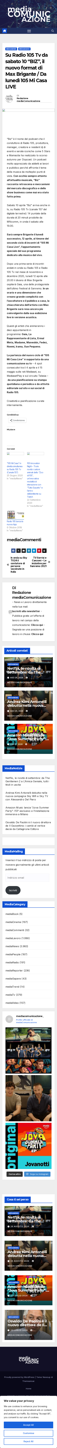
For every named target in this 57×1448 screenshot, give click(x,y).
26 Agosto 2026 (20, 1226)
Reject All (28, 1441)
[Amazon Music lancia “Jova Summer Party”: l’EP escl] (28, 1146)
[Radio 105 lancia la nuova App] (15, 515)
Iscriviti (13, 890)
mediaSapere (13, 978)
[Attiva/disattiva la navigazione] (29, 31)
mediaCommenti (14, 930)
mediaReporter (14, 970)
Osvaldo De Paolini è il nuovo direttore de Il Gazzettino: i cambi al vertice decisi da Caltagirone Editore (28, 826)
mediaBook (12, 913)
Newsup (46, 1377)
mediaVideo (12, 1002)
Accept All (28, 1425)
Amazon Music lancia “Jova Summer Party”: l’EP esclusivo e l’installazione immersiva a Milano (27, 811)
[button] (52, 30)
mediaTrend (12, 986)
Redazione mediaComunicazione (28, 99)
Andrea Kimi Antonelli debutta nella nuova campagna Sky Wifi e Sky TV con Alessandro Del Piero (26, 796)
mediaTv (10, 994)
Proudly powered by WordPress (19, 1377)
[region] (28, 1422)
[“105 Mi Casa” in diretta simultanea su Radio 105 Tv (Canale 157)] (15, 457)
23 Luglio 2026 (19, 1330)
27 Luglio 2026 (19, 1295)
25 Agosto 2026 (20, 1261)
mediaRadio (24, 49)
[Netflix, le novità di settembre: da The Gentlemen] (28, 1050)
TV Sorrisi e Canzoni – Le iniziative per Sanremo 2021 (38, 562)
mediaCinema (13, 922)
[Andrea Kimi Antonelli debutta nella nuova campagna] (28, 1098)
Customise (28, 1433)
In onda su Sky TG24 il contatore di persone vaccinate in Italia (19, 564)
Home (28, 1388)
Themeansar (28, 1381)
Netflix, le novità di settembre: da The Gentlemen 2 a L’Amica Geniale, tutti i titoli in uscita (27, 781)
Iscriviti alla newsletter (26, 611)
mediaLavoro (13, 938)
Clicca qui (37, 624)
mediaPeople (13, 954)
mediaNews (11, 49)
